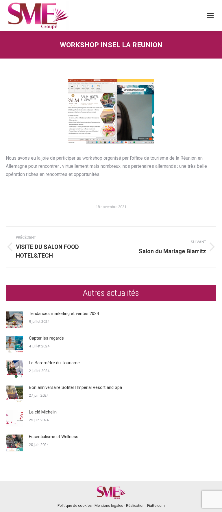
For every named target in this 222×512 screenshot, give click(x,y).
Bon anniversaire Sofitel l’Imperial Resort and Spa (75, 387)
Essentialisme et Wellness (53, 436)
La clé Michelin (43, 412)
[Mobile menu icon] (210, 15)
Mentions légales (109, 505)
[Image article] (14, 320)
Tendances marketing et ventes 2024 (64, 313)
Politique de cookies (75, 505)
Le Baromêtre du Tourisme (54, 362)
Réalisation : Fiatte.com (145, 505)
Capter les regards (46, 338)
